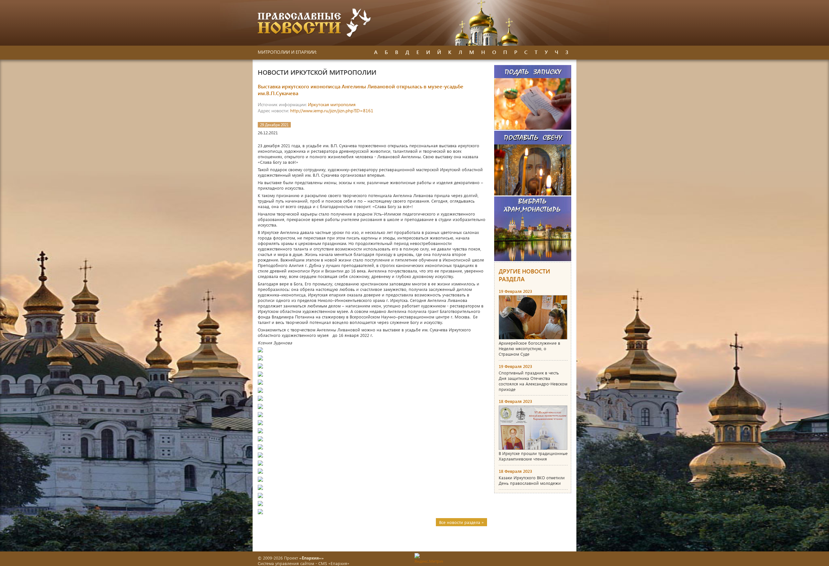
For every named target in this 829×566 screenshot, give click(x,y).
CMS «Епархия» (333, 563)
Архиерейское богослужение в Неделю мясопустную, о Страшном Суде (529, 348)
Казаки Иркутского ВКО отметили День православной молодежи (532, 480)
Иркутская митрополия (332, 104)
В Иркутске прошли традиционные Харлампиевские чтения (533, 455)
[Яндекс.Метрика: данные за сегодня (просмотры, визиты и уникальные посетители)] (428, 558)
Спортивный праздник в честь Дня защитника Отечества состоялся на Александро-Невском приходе (533, 381)
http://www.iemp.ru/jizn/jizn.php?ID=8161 (331, 110)
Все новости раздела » (461, 522)
